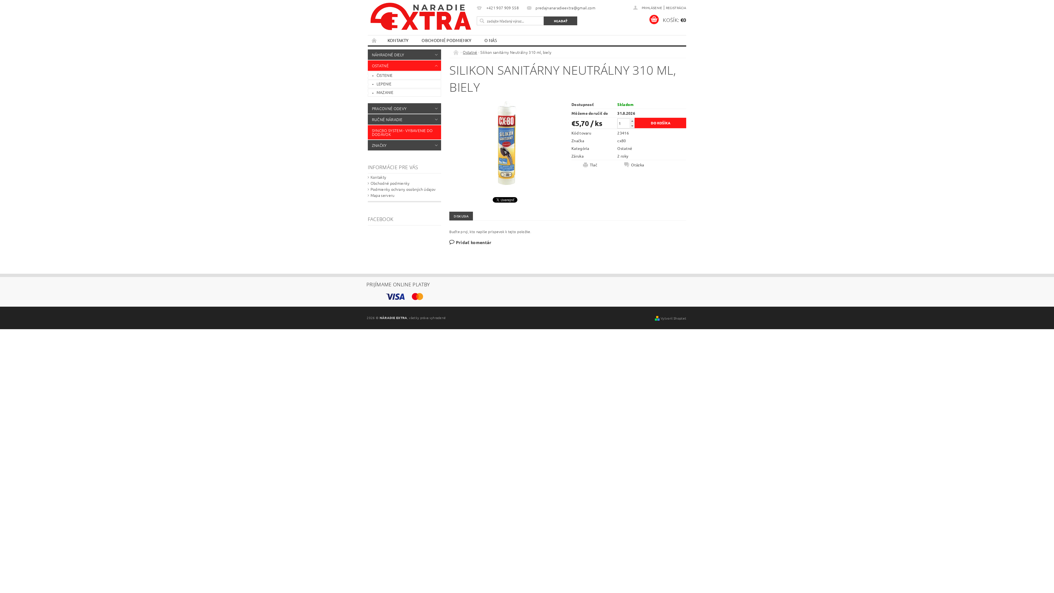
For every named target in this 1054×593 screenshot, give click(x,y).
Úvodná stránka (374, 40)
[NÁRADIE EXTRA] (421, 19)
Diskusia (461, 216)
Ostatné (380, 65)
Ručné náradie (387, 119)
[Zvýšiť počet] (632, 121)
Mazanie (385, 92)
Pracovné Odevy (389, 108)
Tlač (593, 164)
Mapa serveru (383, 195)
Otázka (637, 164)
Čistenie (385, 75)
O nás (490, 40)
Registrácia (676, 7)
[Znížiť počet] (632, 125)
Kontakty (398, 40)
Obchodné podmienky (446, 40)
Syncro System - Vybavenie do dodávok (402, 132)
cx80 (621, 140)
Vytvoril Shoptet (673, 318)
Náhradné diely (388, 54)
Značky (379, 145)
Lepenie (384, 83)
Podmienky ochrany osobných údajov (403, 189)
